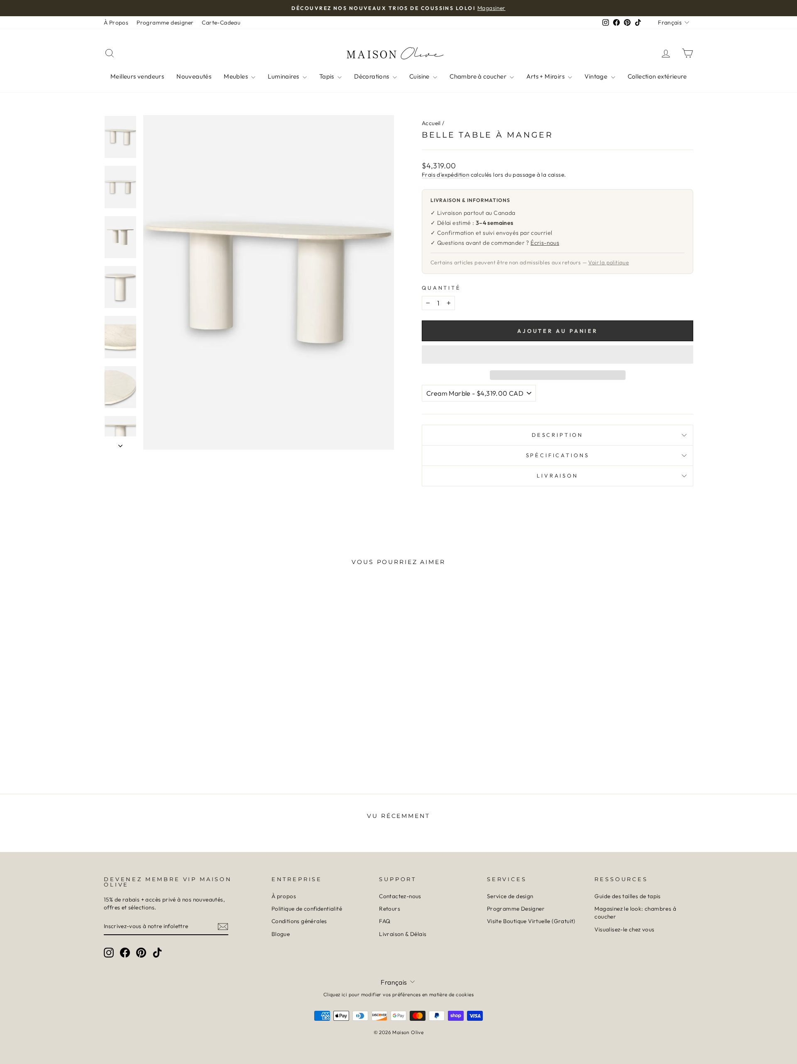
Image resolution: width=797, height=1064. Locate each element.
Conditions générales (299, 921)
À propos (283, 896)
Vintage (596, 76)
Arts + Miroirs (546, 76)
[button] (557, 354)
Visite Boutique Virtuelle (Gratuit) (531, 921)
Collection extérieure (657, 76)
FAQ (384, 921)
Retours (389, 908)
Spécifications (557, 455)
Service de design (510, 896)
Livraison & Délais (402, 934)
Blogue (280, 934)
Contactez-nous (400, 896)
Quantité (441, 287)
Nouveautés (193, 76)
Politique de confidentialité (306, 908)
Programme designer (165, 22)
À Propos (116, 22)
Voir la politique (608, 262)
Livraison (557, 475)
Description (557, 434)
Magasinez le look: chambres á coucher (635, 912)
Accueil (431, 123)
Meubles (236, 76)
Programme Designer (516, 908)
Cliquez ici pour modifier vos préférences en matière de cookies (398, 994)
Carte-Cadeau (221, 22)
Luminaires (284, 76)
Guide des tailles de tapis (627, 896)
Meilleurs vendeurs (137, 76)
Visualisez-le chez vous (624, 929)
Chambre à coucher (479, 76)
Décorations (372, 76)
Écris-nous (545, 242)
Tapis (327, 76)
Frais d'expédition (445, 174)
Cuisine (420, 76)
